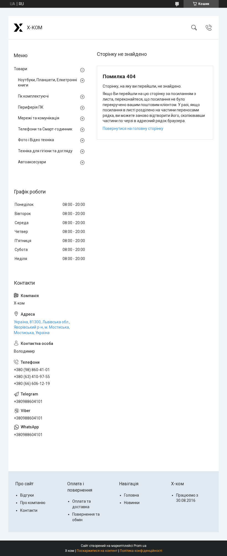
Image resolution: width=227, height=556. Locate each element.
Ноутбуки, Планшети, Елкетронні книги (47, 83)
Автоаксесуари (32, 162)
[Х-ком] (18, 27)
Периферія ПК (30, 107)
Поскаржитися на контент (97, 551)
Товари (20, 69)
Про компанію (32, 502)
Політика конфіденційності (141, 551)
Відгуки (27, 495)
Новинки (132, 502)
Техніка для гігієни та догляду (45, 151)
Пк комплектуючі (33, 96)
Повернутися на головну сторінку (133, 128)
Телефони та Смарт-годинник (45, 129)
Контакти (28, 510)
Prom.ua (140, 546)
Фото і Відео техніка (36, 140)
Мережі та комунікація (38, 118)
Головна (131, 495)
